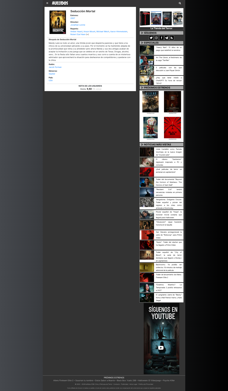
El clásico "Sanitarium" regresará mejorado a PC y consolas (169, 162)
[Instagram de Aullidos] (156, 37)
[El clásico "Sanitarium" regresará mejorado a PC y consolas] (147, 162)
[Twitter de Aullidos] (151, 37)
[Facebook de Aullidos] (161, 37)
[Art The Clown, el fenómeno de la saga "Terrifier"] (147, 60)
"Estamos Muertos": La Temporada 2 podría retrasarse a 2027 (169, 287)
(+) (87, 34)
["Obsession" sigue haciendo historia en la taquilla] (147, 224)
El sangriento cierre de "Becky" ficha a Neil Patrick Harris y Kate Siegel (169, 297)
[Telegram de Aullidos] (166, 37)
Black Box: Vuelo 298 (126, 380)
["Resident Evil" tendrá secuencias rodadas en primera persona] (147, 192)
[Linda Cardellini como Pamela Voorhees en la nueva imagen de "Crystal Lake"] (147, 152)
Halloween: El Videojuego (149, 380)
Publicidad (124, 384)
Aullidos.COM (89, 384)
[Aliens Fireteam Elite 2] (150, 101)
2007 (72, 18)
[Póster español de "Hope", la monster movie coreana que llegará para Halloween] (147, 214)
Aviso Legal (133, 384)
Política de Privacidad (146, 384)
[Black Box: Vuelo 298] (172, 127)
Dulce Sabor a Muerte (105, 380)
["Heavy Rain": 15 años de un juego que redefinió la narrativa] (147, 50)
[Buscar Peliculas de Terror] (180, 3)
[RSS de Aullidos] (171, 37)
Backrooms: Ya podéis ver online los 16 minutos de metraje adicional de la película (169, 267)
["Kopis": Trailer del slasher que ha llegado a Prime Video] (147, 245)
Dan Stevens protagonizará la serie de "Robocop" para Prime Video (169, 235)
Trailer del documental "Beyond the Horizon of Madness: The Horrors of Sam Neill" (169, 182)
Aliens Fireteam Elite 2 (63, 380)
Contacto (117, 384)
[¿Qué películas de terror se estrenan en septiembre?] (147, 172)
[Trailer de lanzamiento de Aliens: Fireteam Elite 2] (147, 277)
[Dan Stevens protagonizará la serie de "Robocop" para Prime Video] (147, 235)
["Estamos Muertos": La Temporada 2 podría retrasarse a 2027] (147, 287)
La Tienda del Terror (161, 28)
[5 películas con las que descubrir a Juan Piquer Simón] (147, 70)
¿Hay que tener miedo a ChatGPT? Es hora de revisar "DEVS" (169, 80)
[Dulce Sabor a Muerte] (150, 127)
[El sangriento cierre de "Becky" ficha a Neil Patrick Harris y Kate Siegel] (147, 297)
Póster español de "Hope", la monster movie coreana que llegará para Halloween (169, 215)
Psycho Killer (169, 380)
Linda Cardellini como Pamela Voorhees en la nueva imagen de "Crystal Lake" (169, 152)
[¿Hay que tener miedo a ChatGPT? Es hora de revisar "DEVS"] (147, 80)
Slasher (52, 74)
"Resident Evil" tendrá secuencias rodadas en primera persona (169, 192)
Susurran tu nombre (84, 380)
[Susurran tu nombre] (172, 101)
